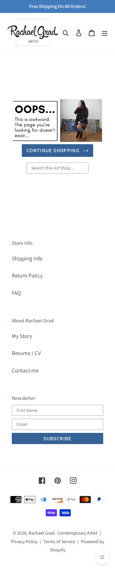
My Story (22, 335)
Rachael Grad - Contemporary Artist (63, 533)
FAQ (16, 292)
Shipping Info (27, 258)
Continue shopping (53, 150)
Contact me (25, 370)
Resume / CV (26, 353)
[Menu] (104, 32)
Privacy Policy (24, 541)
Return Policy (27, 275)
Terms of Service (59, 541)
